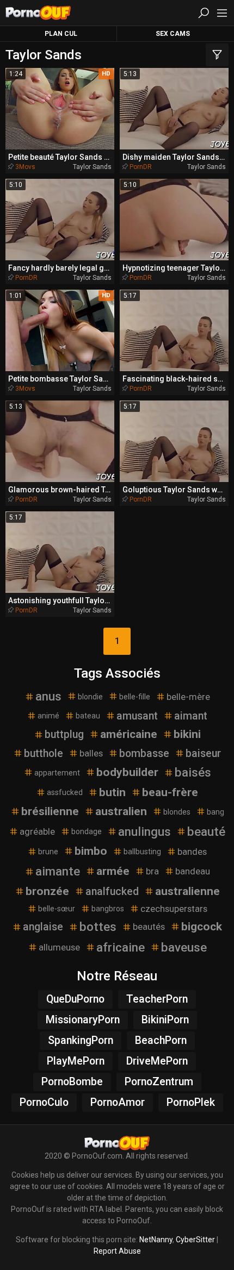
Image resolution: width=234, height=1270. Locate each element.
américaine (128, 734)
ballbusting (142, 851)
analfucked (112, 891)
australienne (187, 891)
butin (112, 792)
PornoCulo (44, 1102)
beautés (149, 926)
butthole (43, 753)
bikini (187, 734)
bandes (192, 851)
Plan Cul (61, 33)
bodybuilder (127, 772)
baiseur (203, 753)
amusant (137, 716)
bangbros (107, 908)
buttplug (64, 734)
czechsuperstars (173, 908)
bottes (97, 926)
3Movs (25, 167)
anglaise (43, 927)
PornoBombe (72, 1081)
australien (121, 811)
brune (48, 851)
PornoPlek (191, 1102)
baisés (193, 772)
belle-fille (134, 696)
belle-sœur (56, 908)
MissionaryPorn (83, 1020)
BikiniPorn (165, 1020)
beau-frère (170, 792)
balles (91, 753)
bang (215, 812)
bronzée (47, 891)
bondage (86, 831)
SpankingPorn (80, 1040)
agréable (37, 831)
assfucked (65, 792)
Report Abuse (117, 1251)
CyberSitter (195, 1239)
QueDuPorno (75, 999)
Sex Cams (173, 33)
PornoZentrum (159, 1081)
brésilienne (50, 811)
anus (48, 696)
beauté (206, 831)
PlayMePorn (75, 1061)
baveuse (184, 947)
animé (48, 715)
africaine (120, 947)
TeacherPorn (157, 999)
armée (113, 871)
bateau (88, 715)
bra (152, 871)
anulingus (144, 831)
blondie (90, 696)
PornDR (141, 167)
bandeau (192, 871)
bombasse (144, 753)
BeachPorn (161, 1040)
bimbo (91, 851)
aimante (57, 871)
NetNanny (156, 1239)
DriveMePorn (157, 1061)
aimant (190, 716)
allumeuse (59, 947)
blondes (176, 812)
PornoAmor (117, 1102)
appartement (57, 772)
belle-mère (188, 696)
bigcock (201, 926)
